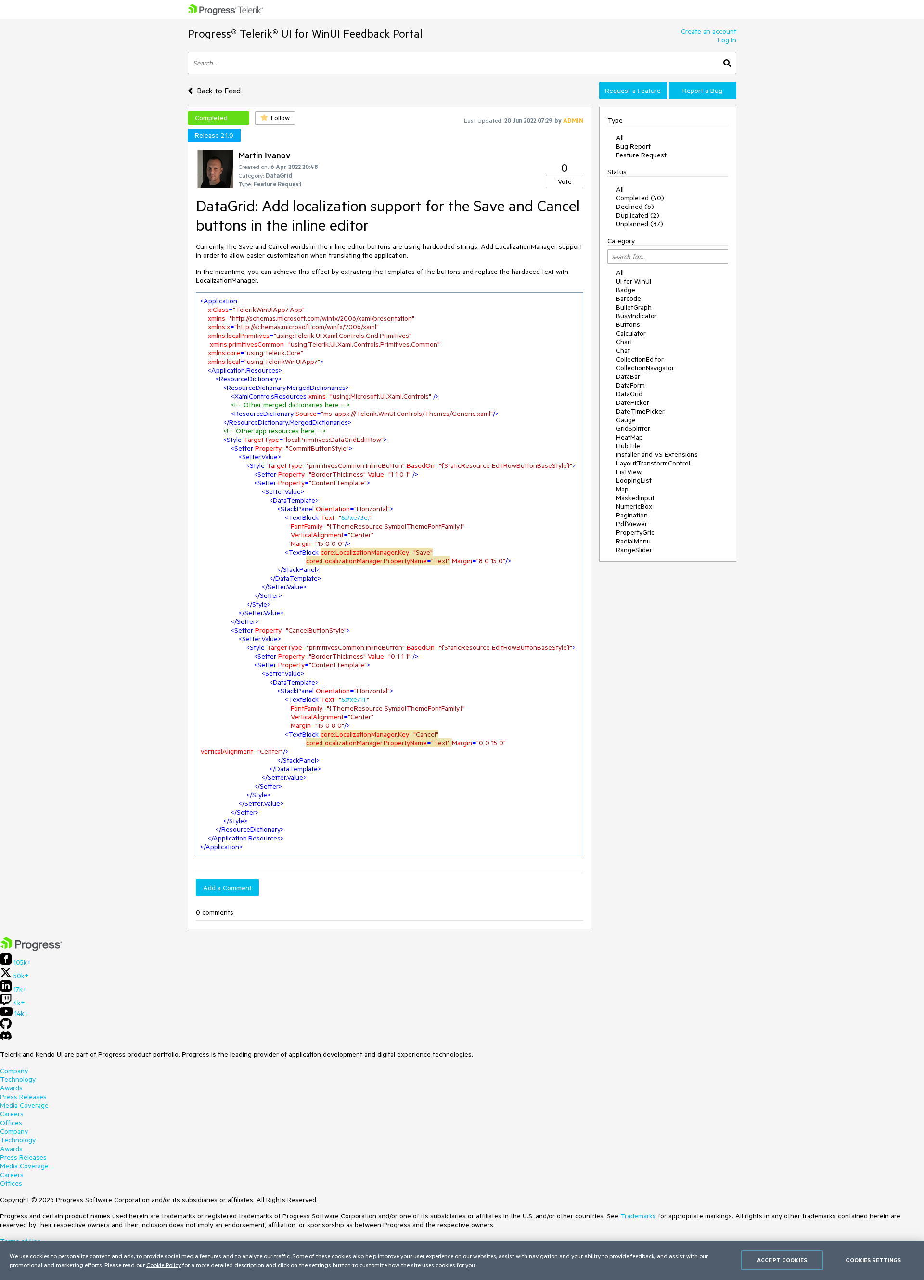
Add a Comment (227, 887)
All (620, 137)
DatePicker (632, 402)
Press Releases (23, 1096)
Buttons (628, 324)
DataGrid (629, 393)
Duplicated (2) (637, 215)
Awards (11, 1088)
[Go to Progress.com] (31, 948)
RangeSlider (634, 549)
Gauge (626, 419)
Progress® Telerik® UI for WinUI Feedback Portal (305, 33)
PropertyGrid (635, 532)
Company (14, 1070)
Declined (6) (635, 206)
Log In (727, 40)
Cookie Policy (163, 1264)
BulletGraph (634, 307)
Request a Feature (633, 90)
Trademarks (638, 1216)
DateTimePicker (640, 411)
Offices (11, 1122)
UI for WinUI (633, 281)
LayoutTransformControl (653, 463)
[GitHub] (6, 1026)
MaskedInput (635, 497)
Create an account (708, 31)
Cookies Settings (873, 1260)
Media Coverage (24, 1105)
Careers (12, 1114)
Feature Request (641, 155)
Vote (565, 181)
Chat (623, 350)
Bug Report (633, 146)
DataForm (630, 385)
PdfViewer (631, 523)
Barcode (628, 298)
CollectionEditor (640, 359)
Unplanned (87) (639, 224)
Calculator (631, 333)
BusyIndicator (636, 315)
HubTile (628, 445)
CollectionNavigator (645, 367)
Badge (625, 289)
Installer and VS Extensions (657, 454)
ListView (629, 471)
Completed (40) (640, 198)
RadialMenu (633, 541)
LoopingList (634, 480)
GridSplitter (633, 428)
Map (622, 489)
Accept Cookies (782, 1260)
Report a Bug (702, 90)
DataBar (628, 376)
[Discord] (6, 1038)
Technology (18, 1079)
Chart (624, 341)
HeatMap (629, 437)
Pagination (632, 515)
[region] (462, 1260)
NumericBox (634, 506)
